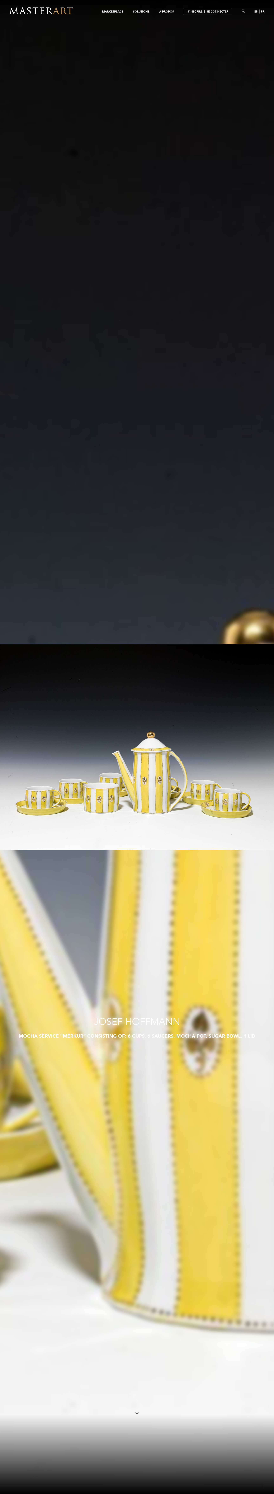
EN (256, 11)
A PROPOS (166, 11)
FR (262, 11)
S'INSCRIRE (194, 11)
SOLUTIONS (141, 11)
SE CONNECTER (217, 11)
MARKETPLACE (112, 11)
